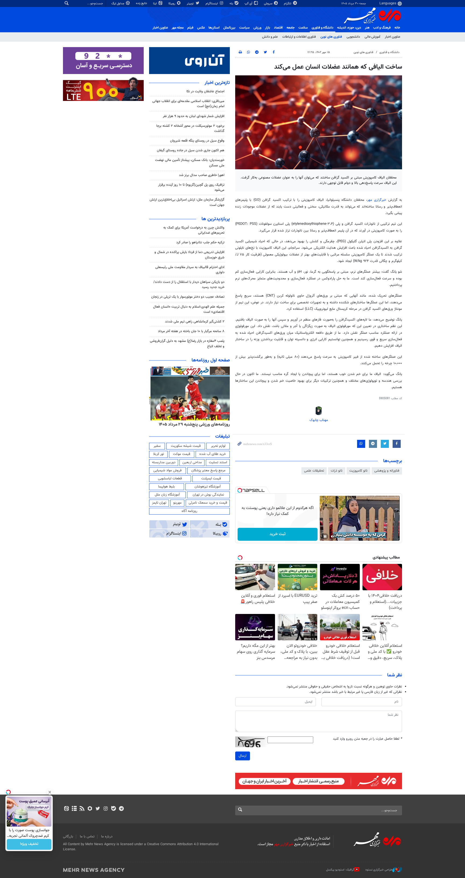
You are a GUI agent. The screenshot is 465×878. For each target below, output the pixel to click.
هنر (367, 27)
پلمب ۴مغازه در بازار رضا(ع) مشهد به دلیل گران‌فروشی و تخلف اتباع (187, 343)
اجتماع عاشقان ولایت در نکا (205, 91)
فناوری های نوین (331, 37)
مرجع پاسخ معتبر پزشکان (208, 470)
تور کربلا (158, 454)
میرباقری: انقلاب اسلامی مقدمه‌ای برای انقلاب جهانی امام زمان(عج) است (188, 104)
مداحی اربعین (192, 462)
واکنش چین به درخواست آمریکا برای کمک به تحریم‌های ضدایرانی (193, 230)
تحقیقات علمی (314, 470)
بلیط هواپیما (166, 486)
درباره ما (106, 836)
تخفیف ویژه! (29, 844)
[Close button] (49, 792)
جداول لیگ (118, 3)
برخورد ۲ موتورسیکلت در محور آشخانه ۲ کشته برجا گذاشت (190, 128)
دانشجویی (353, 37)
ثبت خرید (278, 534)
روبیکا (172, 3)
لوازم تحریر (218, 446)
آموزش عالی (372, 37)
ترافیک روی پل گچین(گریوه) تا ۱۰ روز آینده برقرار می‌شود (191, 187)
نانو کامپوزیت (358, 470)
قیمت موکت (181, 454)
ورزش (257, 27)
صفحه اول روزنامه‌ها (211, 360)
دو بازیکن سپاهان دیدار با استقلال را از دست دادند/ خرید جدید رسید (188, 284)
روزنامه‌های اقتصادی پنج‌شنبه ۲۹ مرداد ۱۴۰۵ (192, 424)
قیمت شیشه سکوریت (186, 446)
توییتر (191, 3)
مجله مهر (178, 27)
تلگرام (288, 3)
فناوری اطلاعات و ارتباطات (299, 37)
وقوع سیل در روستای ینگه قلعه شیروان (197, 140)
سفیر (157, 446)
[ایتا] (66, 809)
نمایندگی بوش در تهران (208, 494)
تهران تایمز (159, 502)
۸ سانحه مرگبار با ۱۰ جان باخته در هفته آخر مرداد (191, 331)
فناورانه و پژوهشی (386, 470)
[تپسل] (239, 490)
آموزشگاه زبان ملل (167, 494)
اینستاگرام (212, 3)
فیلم (190, 27)
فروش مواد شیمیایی (167, 470)
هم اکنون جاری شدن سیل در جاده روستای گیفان (190, 150)
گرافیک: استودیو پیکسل (340, 870)
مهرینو (177, 502)
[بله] (113, 809)
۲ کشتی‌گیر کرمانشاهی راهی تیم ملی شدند (194, 321)
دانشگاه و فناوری (322, 27)
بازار (267, 27)
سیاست (244, 27)
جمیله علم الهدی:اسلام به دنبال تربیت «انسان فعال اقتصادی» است (188, 309)
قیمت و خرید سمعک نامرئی (208, 502)
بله (232, 3)
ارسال (242, 755)
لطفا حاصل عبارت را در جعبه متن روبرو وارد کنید (367, 739)
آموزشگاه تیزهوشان (208, 486)
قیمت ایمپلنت (211, 478)
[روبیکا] (90, 809)
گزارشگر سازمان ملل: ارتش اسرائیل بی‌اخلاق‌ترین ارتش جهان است (187, 202)
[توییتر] (97, 809)
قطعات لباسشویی (170, 478)
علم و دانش (270, 37)
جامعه (291, 27)
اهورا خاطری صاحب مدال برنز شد (201, 175)
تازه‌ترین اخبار (217, 82)
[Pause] (325, 536)
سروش (268, 3)
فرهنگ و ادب (382, 27)
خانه (397, 27)
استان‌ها (214, 27)
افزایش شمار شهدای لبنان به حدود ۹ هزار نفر (193, 116)
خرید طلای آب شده (212, 454)
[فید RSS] (82, 809)
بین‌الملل (229, 27)
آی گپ (249, 3)
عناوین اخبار (392, 37)
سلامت (303, 27)
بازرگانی (68, 836)
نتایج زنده (142, 3)
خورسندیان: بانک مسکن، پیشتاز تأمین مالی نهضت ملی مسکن (189, 162)
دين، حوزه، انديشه (349, 27)
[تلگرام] (121, 809)
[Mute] (332, 536)
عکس (201, 27)
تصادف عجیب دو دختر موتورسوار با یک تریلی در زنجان (187, 297)
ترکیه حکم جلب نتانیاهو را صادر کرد (200, 242)
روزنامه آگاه (189, 511)
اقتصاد (278, 27)
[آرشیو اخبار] (74, 809)
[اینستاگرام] (105, 809)
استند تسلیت (218, 462)
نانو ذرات (337, 470)
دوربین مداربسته (163, 462)
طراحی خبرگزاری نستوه (378, 870)
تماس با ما (87, 836)
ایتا (155, 3)
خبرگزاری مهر (376, 200)
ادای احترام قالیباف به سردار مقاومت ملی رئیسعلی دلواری (189, 270)
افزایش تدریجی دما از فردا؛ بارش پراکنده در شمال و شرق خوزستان (189, 255)
